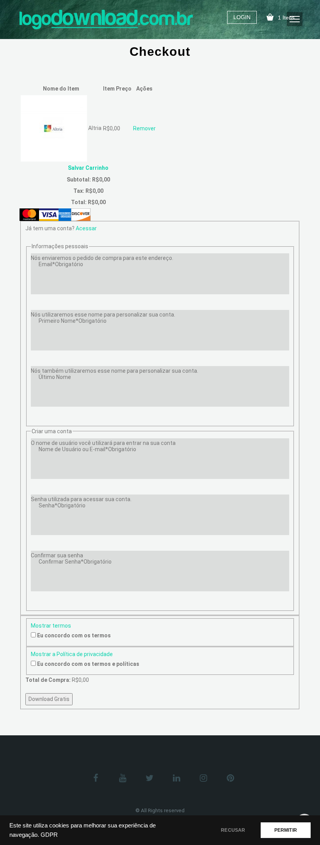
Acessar (86, 228)
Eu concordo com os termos (74, 635)
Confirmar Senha (75, 562)
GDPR (49, 835)
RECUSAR (233, 830)
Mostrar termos (51, 626)
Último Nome (55, 377)
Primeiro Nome (73, 321)
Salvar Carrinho (88, 168)
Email (61, 264)
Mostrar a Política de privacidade (72, 654)
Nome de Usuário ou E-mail (87, 449)
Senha (62, 505)
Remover (144, 128)
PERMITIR (285, 830)
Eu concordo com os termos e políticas (88, 664)
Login (242, 17)
